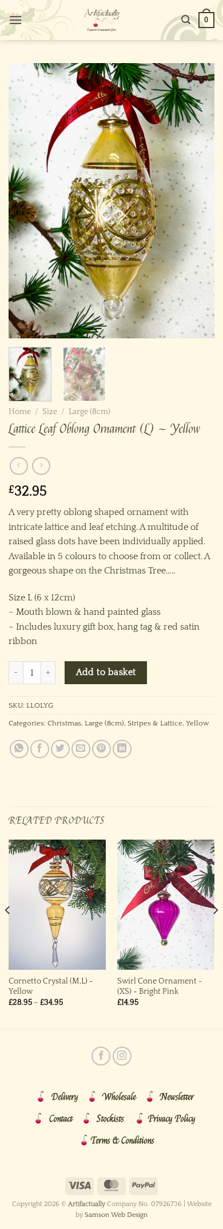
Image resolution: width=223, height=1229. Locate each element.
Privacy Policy (172, 1119)
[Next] (196, 200)
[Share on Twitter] (60, 749)
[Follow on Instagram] (122, 1056)
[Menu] (15, 20)
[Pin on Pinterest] (101, 749)
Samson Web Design (116, 1215)
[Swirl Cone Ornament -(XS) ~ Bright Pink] (165, 905)
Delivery (64, 1097)
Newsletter (177, 1097)
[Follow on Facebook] (100, 1056)
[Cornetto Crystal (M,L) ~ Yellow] (57, 905)
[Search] (185, 20)
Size (49, 411)
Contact (61, 1119)
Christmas (64, 723)
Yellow (197, 723)
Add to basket (106, 672)
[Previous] (27, 200)
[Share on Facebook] (39, 749)
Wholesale (119, 1097)
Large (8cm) (89, 411)
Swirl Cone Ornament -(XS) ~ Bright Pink (159, 986)
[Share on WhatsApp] (19, 749)
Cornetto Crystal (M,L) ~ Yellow (51, 986)
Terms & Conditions (122, 1140)
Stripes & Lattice (155, 723)
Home (20, 411)
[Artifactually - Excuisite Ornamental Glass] (102, 20)
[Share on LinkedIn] (122, 749)
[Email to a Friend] (80, 749)
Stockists (110, 1119)
